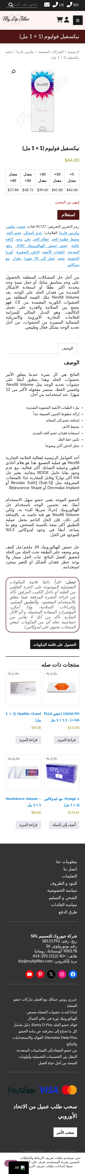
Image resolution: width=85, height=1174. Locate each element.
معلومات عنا (66, 862)
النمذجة (73, 252)
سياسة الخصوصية (62, 891)
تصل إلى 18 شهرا (39, 258)
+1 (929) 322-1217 (59, 5)
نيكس (11, 226)
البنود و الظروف (63, 884)
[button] (13, 72)
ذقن (28, 239)
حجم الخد (14, 233)
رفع (9, 245)
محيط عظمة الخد (65, 239)
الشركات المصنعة (51, 52)
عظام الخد (41, 239)
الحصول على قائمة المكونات (54, 644)
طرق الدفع (68, 912)
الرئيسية (73, 52)
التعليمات (69, 876)
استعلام (68, 215)
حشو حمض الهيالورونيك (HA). (42, 245)
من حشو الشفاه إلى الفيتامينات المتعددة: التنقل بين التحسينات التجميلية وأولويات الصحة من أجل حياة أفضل (46, 1057)
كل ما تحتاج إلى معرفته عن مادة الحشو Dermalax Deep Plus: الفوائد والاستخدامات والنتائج (44, 1037)
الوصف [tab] (67, 348)
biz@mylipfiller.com (47, 4)
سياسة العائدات (64, 905)
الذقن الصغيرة (28, 252)
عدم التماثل (33, 233)
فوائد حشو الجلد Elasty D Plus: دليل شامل (45, 1025)
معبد (61, 258)
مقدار (17, 258)
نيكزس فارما (25, 52)
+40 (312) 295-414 (73, 5)
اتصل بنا (70, 869)
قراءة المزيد (67, 740)
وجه (19, 239)
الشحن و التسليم (63, 898)
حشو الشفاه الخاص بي (63, 1150)
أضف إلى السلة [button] (64, 825)
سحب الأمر (65, 1132)
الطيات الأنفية (54, 252)
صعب (21, 226)
